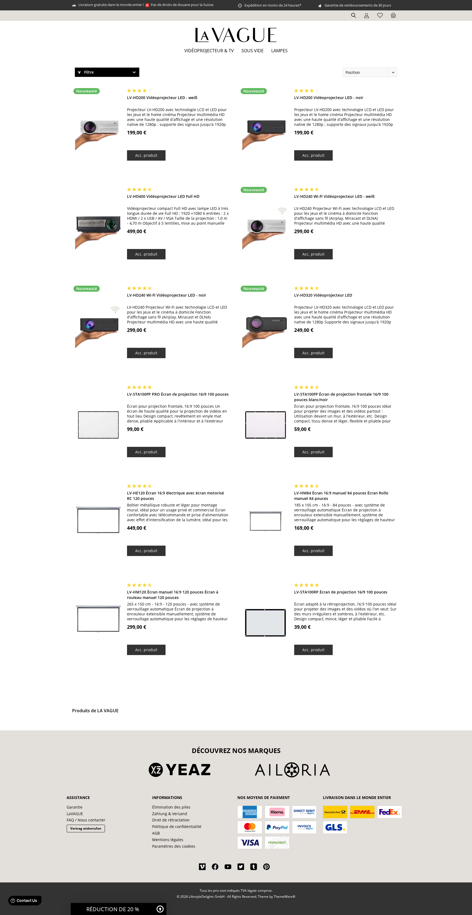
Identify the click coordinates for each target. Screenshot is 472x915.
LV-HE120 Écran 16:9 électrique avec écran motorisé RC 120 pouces (175, 495)
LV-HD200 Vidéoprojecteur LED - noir (328, 97)
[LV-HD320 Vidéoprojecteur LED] (265, 326)
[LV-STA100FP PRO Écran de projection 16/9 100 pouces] (98, 425)
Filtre (88, 72)
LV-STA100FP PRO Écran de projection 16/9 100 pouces (178, 394)
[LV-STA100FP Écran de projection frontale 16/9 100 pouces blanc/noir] (265, 425)
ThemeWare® (284, 896)
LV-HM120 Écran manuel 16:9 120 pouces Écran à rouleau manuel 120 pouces (172, 594)
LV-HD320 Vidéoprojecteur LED (323, 295)
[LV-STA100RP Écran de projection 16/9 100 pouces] (265, 623)
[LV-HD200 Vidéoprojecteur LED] (98, 128)
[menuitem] (393, 15)
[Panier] (393, 15)
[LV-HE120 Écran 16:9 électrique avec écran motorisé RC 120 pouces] (98, 523)
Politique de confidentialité (176, 826)
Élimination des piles (171, 807)
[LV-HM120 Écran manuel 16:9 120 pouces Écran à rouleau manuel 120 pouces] (98, 623)
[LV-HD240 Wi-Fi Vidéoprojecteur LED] (265, 227)
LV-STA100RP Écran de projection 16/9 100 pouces (340, 592)
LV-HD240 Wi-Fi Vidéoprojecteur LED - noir (166, 295)
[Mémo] (380, 15)
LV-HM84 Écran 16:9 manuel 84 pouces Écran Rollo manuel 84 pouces (341, 495)
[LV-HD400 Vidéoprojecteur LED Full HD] (98, 227)
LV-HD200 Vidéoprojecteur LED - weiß (162, 97)
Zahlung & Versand (169, 813)
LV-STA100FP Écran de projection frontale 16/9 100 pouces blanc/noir (341, 397)
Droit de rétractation (171, 820)
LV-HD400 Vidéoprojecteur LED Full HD (163, 196)
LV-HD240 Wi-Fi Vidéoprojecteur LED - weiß (334, 196)
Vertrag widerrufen (85, 828)
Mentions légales (167, 839)
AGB (156, 833)
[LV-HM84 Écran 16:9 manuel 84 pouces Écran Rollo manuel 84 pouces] (265, 523)
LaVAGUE (75, 813)
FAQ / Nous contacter (86, 820)
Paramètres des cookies (173, 846)
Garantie (74, 807)
